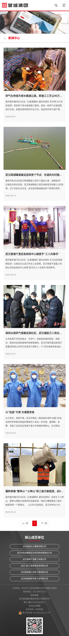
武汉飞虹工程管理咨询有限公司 (34, 566)
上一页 (25, 523)
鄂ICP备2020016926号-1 (35, 602)
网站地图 (34, 595)
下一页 (44, 523)
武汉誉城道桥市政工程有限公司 (34, 579)
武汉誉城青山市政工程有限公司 (34, 572)
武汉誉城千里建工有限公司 (34, 559)
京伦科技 (39, 609)
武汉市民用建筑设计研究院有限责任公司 (34, 553)
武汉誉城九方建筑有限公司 (34, 546)
